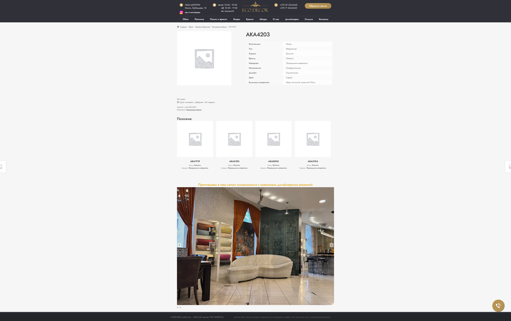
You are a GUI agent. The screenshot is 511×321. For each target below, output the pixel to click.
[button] (179, 245)
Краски (250, 19)
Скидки (309, 19)
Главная (183, 26)
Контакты (323, 19)
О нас (276, 19)
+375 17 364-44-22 (288, 7)
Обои (186, 19)
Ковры (236, 19)
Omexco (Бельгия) (202, 26)
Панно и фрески (218, 19)
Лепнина (199, 19)
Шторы (263, 19)
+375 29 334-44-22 (288, 4)
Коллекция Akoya (219, 26)
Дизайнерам (292, 19)
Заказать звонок (498, 306)
